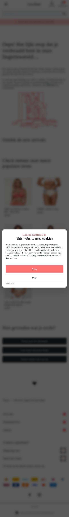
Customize (10, 283)
